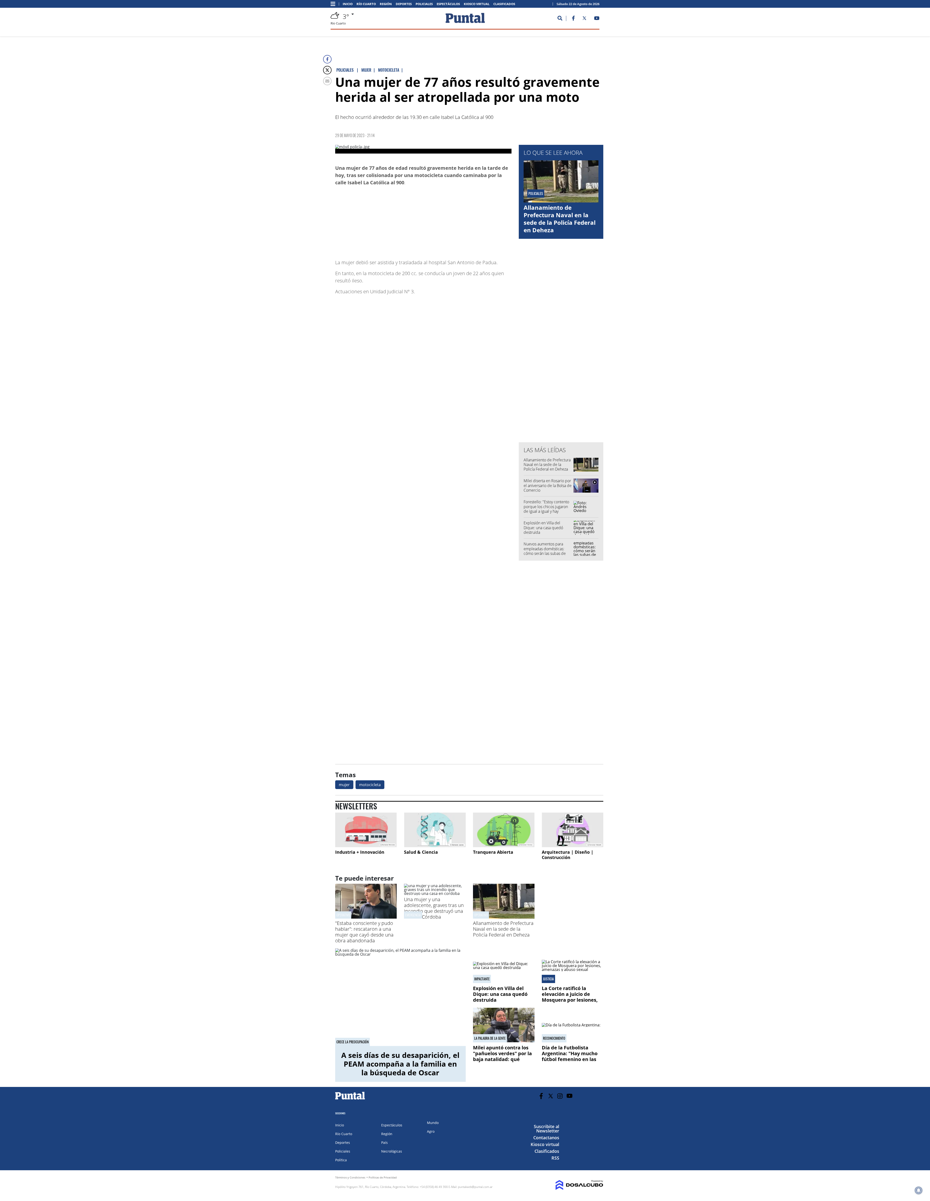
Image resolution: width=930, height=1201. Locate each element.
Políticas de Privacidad (383, 1177)
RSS (555, 1158)
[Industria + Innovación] (366, 830)
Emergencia (413, 914)
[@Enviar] (327, 81)
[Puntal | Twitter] (584, 19)
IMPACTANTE (482, 979)
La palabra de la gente (490, 1038)
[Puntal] (350, 1099)
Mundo (433, 1122)
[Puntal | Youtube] (597, 19)
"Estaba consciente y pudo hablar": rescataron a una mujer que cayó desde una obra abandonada (364, 932)
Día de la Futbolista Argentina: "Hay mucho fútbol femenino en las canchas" (569, 1056)
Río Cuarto (366, 4)
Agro (430, 1131)
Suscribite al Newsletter (546, 1129)
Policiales (424, 4)
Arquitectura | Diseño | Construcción (567, 854)
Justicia (548, 979)
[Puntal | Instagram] (560, 1096)
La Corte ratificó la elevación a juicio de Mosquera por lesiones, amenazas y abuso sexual (572, 997)
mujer (344, 784)
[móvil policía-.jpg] (423, 149)
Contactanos (546, 1137)
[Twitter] (327, 70)
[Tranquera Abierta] (504, 830)
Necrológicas (391, 1151)
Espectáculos (448, 4)
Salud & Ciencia (421, 852)
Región (386, 4)
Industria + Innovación (359, 852)
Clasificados (504, 4)
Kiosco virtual (476, 4)
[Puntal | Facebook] (573, 19)
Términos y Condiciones (350, 1177)
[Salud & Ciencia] (434, 830)
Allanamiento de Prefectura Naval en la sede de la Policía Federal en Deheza (560, 218)
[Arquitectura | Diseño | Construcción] (572, 830)
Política (341, 1160)
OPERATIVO (343, 914)
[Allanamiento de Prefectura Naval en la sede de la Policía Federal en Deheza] (504, 917)
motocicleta (370, 784)
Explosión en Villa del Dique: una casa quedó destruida (543, 527)
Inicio (348, 4)
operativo (481, 914)
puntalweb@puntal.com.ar (475, 1187)
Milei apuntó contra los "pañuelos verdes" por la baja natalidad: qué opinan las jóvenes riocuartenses (502, 1059)
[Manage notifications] (918, 1190)
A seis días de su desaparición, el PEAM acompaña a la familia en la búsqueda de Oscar (400, 1063)
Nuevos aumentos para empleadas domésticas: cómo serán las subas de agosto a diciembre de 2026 (548, 551)
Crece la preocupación (352, 1042)
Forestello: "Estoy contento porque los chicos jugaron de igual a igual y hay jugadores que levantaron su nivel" (548, 511)
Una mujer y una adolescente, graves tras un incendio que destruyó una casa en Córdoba (434, 908)
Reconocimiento (554, 1038)
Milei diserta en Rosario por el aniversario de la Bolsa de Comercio (548, 485)
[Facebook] (327, 59)
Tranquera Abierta (493, 852)
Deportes (404, 4)
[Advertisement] (472, 220)
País (384, 1142)
